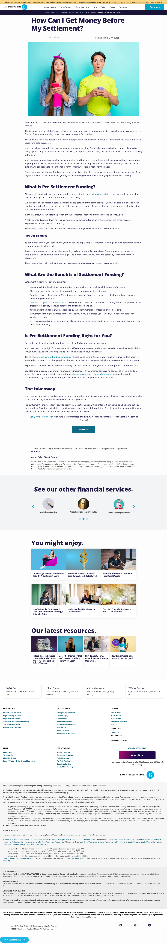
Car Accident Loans (119, 513)
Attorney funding (79, 858)
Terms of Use (8, 755)
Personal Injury (62, 716)
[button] (33, 506)
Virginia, (16, 844)
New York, (46, 842)
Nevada (38, 842)
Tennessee (157, 842)
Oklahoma (92, 842)
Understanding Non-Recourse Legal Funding (81, 610)
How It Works (116, 713)
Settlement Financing (65, 755)
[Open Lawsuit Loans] (57, 7)
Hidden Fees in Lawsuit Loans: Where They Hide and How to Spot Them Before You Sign (44, 659)
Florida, (55, 839)
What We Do (116, 716)
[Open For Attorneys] (72, 7)
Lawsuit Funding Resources (72, 12)
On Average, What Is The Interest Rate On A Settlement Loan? (48, 574)
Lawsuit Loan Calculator (12, 727)
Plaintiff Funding (63, 758)
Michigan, (140, 839)
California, (28, 839)
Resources (55, 12)
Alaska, (21, 839)
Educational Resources (119, 721)
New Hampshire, (27, 842)
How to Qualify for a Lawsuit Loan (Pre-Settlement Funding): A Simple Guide (48, 611)
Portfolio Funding (63, 761)
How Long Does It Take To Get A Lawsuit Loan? (122, 657)
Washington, (25, 844)
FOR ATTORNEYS (63, 748)
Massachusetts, (129, 839)
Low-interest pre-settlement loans (47, 302)
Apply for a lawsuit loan (41, 416)
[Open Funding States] (107, 7)
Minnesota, (7, 842)
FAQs (113, 724)
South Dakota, (147, 842)
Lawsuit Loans (83, 514)
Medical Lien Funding (65, 767)
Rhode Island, (121, 842)
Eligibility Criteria (9, 758)
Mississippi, (149, 839)
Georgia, (61, 839)
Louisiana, (113, 839)
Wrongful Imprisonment (66, 713)
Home (46, 12)
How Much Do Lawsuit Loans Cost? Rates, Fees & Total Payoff (82, 574)
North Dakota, (77, 842)
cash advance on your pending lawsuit (93, 374)
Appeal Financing (63, 752)
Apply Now (137, 755)
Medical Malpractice (64, 721)
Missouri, (158, 839)
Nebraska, (16, 842)
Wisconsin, (35, 844)
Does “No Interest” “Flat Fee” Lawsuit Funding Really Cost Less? (70, 658)
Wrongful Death (63, 730)
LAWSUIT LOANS (9, 709)
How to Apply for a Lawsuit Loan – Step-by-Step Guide (96, 658)
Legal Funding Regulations (13, 716)
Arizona (6, 839)
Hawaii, (68, 839)
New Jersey (55, 842)
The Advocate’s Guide (11, 724)
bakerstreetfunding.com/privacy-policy (56, 469)
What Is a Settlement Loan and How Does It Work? (117, 574)
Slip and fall (61, 727)
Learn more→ (156, 2)
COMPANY (114, 709)
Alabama (13, 839)
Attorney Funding (48, 512)
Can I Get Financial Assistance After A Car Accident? (117, 610)
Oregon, (101, 842)
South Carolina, (134, 842)
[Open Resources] (128, 7)
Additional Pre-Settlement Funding (16, 721)
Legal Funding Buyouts (11, 718)
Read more (35, 451)
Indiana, (87, 839)
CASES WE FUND (63, 709)
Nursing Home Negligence (66, 724)
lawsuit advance (95, 194)
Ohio (85, 842)
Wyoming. (44, 844)
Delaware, (47, 839)
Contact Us (115, 732)
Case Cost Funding (64, 764)
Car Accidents (62, 718)
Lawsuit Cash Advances (12, 713)
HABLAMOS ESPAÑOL (119, 741)
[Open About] (116, 7)
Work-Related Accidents (66, 733)
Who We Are (116, 718)
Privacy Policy (8, 752)
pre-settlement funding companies (53, 356)
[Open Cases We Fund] (90, 7)
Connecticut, (38, 839)
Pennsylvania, (110, 842)
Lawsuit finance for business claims (17, 858)
